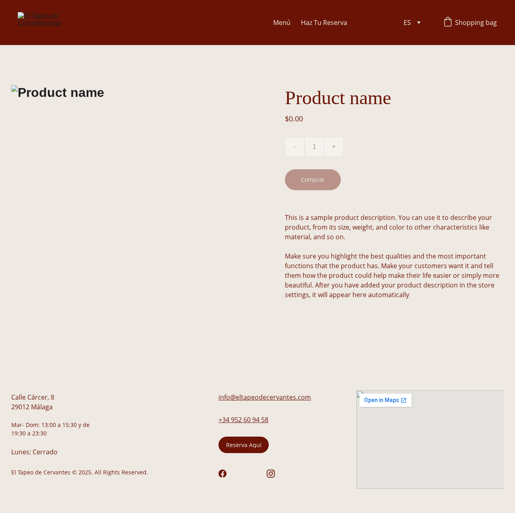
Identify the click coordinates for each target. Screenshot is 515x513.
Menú (281, 22)
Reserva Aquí (244, 445)
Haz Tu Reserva (324, 22)
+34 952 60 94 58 (243, 419)
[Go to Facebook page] (222, 474)
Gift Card (371, 22)
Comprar (313, 179)
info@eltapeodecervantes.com (264, 397)
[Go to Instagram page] (271, 474)
